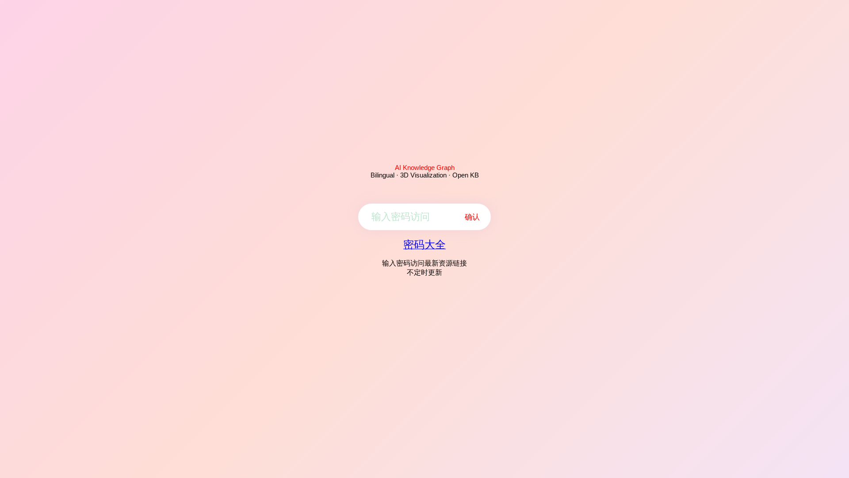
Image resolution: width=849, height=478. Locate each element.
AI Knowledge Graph (425, 167)
